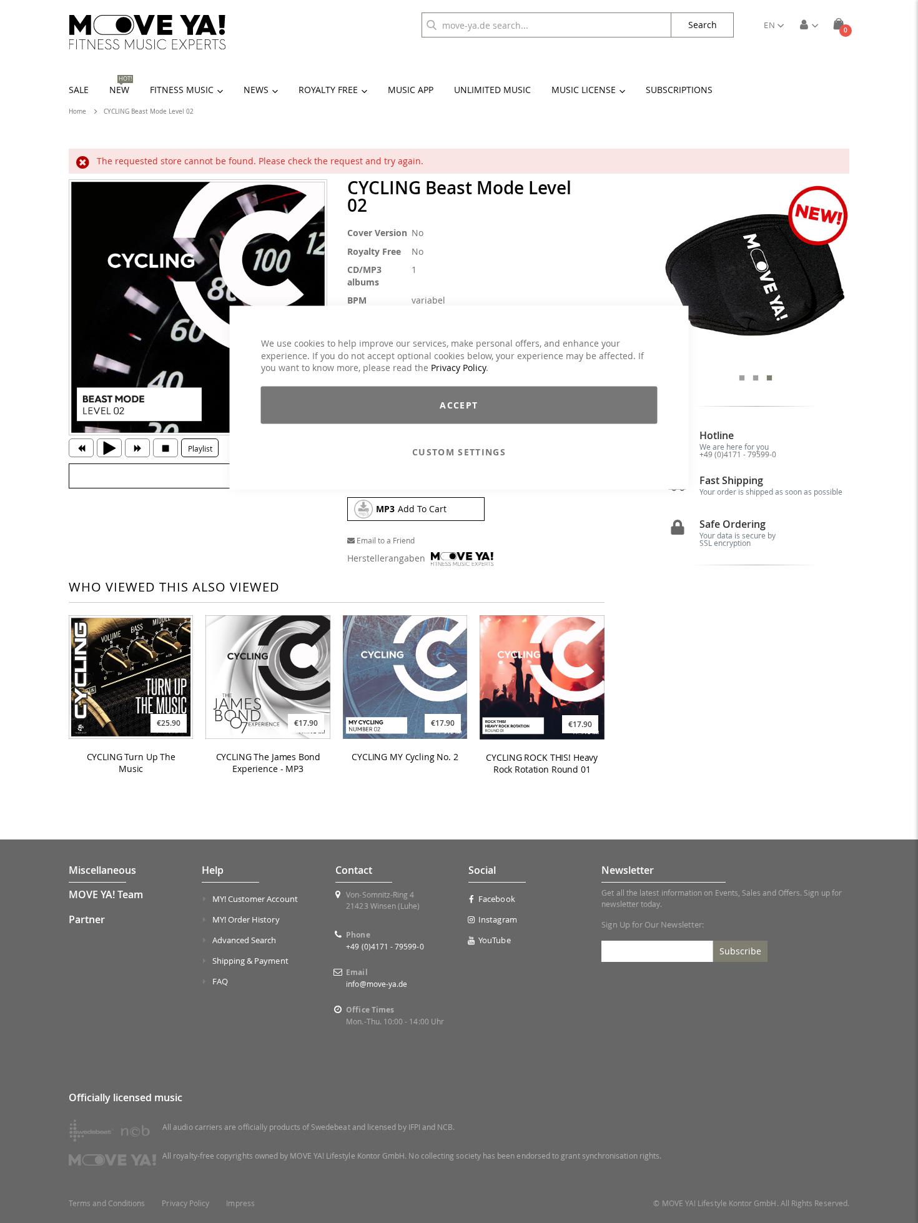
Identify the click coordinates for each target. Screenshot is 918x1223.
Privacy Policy (458, 368)
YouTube (494, 940)
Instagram (497, 919)
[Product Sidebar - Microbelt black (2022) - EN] (756, 273)
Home (77, 111)
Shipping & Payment (250, 960)
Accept (459, 404)
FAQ (220, 981)
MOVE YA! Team (106, 894)
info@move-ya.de (376, 984)
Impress (240, 1203)
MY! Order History (246, 919)
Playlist (200, 448)
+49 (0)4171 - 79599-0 (737, 454)
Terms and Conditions (107, 1203)
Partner (87, 919)
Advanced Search (244, 940)
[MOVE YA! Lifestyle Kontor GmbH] (147, 32)
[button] (774, 24)
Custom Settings (459, 451)
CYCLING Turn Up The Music (131, 763)
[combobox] (546, 24)
